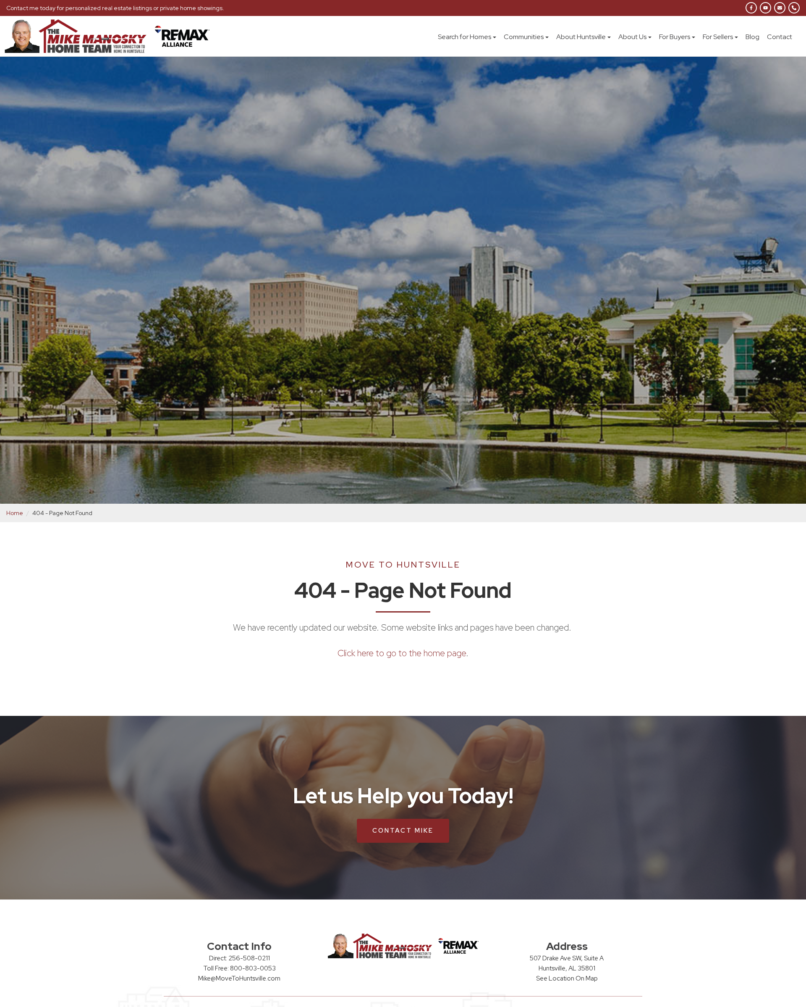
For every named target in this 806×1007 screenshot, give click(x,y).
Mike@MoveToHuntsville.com (239, 978)
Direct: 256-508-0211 (239, 958)
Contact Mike (403, 830)
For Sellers (718, 36)
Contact (779, 36)
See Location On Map (567, 978)
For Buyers (674, 36)
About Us (632, 36)
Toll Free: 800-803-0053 (239, 968)
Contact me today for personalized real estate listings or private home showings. (115, 8)
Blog (752, 36)
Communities (524, 36)
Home (14, 513)
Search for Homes (464, 36)
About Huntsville (581, 36)
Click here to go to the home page (402, 653)
